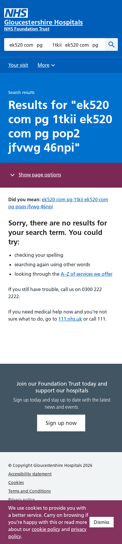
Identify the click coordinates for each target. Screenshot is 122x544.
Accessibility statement (30, 474)
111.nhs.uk (70, 319)
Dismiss (101, 522)
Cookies (16, 482)
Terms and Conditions (29, 491)
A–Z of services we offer (87, 274)
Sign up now (61, 423)
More (46, 67)
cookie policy (46, 529)
